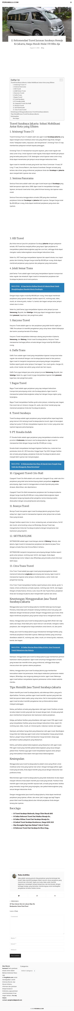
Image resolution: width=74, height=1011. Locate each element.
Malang (23, 339)
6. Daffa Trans (17, 95)
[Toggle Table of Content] (60, 79)
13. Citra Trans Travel (19, 110)
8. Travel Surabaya (18, 99)
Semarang (13, 312)
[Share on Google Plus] (55, 896)
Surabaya (51, 137)
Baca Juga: (16, 118)
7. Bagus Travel (17, 97)
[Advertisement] (37, 63)
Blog (42, 48)
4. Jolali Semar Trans (19, 91)
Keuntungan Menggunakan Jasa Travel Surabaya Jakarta (29, 112)
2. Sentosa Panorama (19, 87)
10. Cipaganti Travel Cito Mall (22, 103)
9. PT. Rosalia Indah (19, 101)
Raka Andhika (24, 875)
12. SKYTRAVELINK (19, 107)
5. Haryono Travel (18, 93)
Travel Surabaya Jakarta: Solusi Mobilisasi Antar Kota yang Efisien (32, 82)
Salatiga (30, 312)
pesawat (16, 315)
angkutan (55, 481)
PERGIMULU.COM (10, 2)
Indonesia (20, 440)
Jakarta (57, 137)
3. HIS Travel (17, 89)
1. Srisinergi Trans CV (19, 85)
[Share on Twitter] (19, 896)
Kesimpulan (15, 116)
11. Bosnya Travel (18, 105)
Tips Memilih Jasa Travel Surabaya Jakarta (25, 114)
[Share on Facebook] (37, 896)
